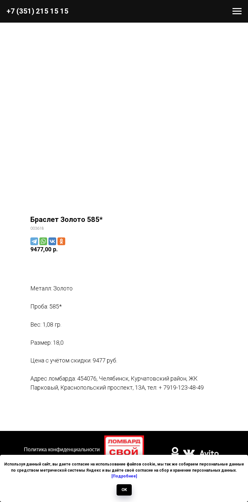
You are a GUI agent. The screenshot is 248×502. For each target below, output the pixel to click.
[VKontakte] (52, 241)
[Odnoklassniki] (61, 241)
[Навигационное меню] (237, 11)
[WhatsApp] (43, 241)
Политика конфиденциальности (62, 449)
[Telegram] (34, 241)
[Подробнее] (124, 476)
